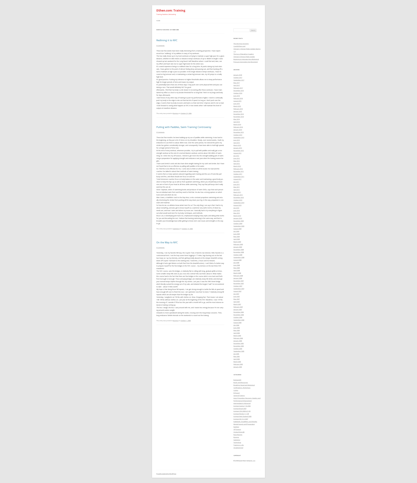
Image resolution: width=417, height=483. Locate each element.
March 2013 (237, 145)
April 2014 (236, 122)
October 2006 (237, 317)
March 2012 (237, 166)
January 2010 (237, 218)
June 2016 (236, 96)
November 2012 (238, 151)
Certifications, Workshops (241, 388)
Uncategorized (238, 448)
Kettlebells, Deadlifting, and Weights (245, 422)
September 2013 (238, 137)
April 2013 (236, 143)
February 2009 (238, 244)
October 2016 (237, 93)
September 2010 (238, 203)
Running (175, 113)
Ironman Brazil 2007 (239, 409)
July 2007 (236, 294)
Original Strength (239, 432)
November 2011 (238, 171)
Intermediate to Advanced (242, 403)
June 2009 (236, 234)
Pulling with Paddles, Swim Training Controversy (183, 127)
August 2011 (237, 179)
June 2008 (236, 265)
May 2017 (236, 83)
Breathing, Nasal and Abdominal (244, 385)
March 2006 (237, 336)
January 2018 (237, 75)
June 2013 (236, 140)
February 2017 (238, 88)
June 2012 (236, 158)
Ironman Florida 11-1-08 (241, 414)
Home (158, 21)
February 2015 (238, 109)
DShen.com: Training (170, 10)
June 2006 (236, 328)
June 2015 (236, 104)
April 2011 (236, 190)
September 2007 (238, 289)
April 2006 (236, 333)
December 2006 (238, 312)
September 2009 (238, 226)
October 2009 (237, 224)
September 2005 (238, 351)
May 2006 (236, 330)
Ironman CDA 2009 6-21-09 (241, 411)
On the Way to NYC (167, 242)
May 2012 (236, 161)
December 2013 (238, 132)
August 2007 (237, 291)
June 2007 (236, 296)
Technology (237, 442)
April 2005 (236, 359)
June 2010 (236, 210)
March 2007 (237, 304)
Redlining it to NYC (166, 40)
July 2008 (236, 263)
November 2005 (238, 346)
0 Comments (160, 46)
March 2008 (237, 273)
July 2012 (236, 156)
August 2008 (237, 260)
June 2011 (236, 184)
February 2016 (238, 98)
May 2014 (236, 119)
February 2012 (238, 169)
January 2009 (237, 247)
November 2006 (238, 315)
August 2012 (237, 153)
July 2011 (236, 182)
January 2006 (237, 341)
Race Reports (237, 435)
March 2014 (237, 124)
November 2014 (238, 117)
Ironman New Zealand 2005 (242, 416)
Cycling (235, 390)
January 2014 (237, 130)
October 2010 (237, 200)
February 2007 (238, 307)
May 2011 (236, 187)
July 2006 (236, 325)
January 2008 (237, 278)
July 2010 (236, 208)
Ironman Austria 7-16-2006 (242, 406)
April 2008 (236, 270)
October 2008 (237, 255)
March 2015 (237, 106)
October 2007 (237, 286)
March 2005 (237, 362)
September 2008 (238, 257)
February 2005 (238, 364)
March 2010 (237, 216)
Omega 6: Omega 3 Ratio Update (244, 57)
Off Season (237, 429)
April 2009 (236, 239)
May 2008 (236, 268)
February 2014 (238, 127)
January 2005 (237, 367)
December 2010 (238, 197)
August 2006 (237, 323)
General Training (239, 396)
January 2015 (237, 111)
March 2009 (237, 242)
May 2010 (236, 213)
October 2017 (237, 78)
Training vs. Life (238, 445)
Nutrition (236, 427)
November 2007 (238, 283)
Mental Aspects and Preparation (244, 424)
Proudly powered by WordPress (166, 474)
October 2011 (237, 174)
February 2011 (238, 195)
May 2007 (236, 299)
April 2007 (236, 302)
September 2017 (238, 80)
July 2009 (236, 231)
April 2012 (236, 164)
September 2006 (238, 320)
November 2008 (238, 252)
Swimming (176, 229)
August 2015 (237, 101)
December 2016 (238, 91)
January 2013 (237, 148)
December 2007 (238, 281)
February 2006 (238, 338)
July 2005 (236, 354)
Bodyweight (237, 380)
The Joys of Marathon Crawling (243, 54)
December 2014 (238, 114)
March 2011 (237, 192)
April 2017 (236, 85)
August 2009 (237, 229)
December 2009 (238, 221)
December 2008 (238, 250)
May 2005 (236, 356)
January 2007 (237, 310)
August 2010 (237, 205)
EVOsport (236, 393)
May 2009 (236, 237)
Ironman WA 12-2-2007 (240, 419)
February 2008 (238, 276)
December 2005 (238, 343)
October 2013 (237, 135)
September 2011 (238, 177)
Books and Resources (240, 383)
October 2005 (237, 349)
